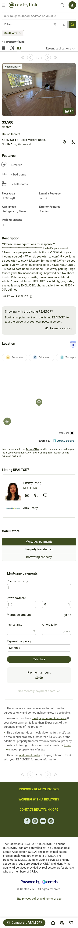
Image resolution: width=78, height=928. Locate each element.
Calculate (39, 659)
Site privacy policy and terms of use (39, 898)
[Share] (53, 922)
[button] (39, 89)
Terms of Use (32, 449)
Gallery (4, 47)
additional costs (29, 755)
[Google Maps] (64, 142)
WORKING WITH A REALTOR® (39, 799)
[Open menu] (3, 5)
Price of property (17, 581)
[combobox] (39, 16)
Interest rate (14, 624)
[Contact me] (27, 495)
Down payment (16, 598)
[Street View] (72, 142)
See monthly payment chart (36, 691)
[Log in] (72, 5)
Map (11, 47)
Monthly (14, 648)
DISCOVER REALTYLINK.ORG (39, 789)
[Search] (62, 5)
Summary (19, 47)
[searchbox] (36, 16)
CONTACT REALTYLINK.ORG (39, 809)
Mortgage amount (19, 615)
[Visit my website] (45, 495)
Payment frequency (19, 641)
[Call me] (36, 495)
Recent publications (58, 48)
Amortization (50, 624)
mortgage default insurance (49, 718)
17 (71, 111)
